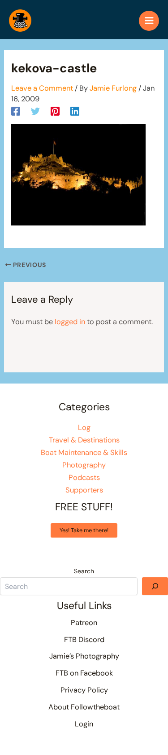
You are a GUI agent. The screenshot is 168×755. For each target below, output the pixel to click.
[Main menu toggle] (149, 21)
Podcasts (84, 477)
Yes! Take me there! (84, 530)
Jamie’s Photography (84, 656)
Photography (84, 465)
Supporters (84, 490)
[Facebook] (15, 111)
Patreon (84, 622)
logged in (70, 321)
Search (84, 571)
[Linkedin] (74, 111)
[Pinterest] (55, 111)
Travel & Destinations (84, 440)
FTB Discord (84, 639)
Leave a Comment (42, 88)
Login (84, 724)
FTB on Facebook (84, 673)
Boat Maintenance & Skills (84, 452)
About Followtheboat (84, 707)
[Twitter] (35, 111)
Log (84, 427)
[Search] (155, 586)
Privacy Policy (84, 690)
